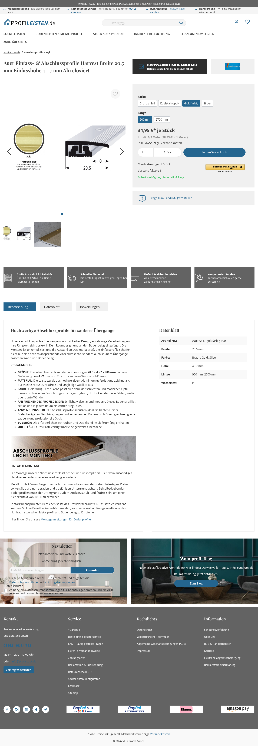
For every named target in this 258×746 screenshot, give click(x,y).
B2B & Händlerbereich (217, 643)
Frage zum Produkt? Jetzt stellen (171, 198)
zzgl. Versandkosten (168, 143)
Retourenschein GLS (80, 672)
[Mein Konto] (236, 23)
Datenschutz (144, 629)
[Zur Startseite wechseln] (30, 22)
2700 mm (162, 119)
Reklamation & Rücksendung (85, 664)
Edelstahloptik (169, 103)
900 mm (145, 119)
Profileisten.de (12, 52)
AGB (110, 590)
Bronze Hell (147, 103)
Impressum (144, 650)
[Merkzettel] (247, 23)
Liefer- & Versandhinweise (84, 650)
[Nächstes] (121, 152)
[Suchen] (181, 22)
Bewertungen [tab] (90, 307)
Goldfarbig (191, 103)
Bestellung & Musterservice (84, 636)
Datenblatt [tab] (51, 307)
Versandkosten (160, 734)
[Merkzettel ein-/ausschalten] (115, 94)
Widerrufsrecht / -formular (153, 636)
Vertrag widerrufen (18, 670)
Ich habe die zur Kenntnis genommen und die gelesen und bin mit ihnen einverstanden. (61, 591)
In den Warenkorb (214, 152)
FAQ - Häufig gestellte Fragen (85, 643)
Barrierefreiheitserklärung (219, 664)
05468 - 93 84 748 (17, 645)
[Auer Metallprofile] (232, 66)
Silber (207, 103)
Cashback (74, 686)
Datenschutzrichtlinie (23, 582)
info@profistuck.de (23, 661)
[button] (225, 168)
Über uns (209, 636)
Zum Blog (196, 583)
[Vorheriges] (8, 152)
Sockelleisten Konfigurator (84, 679)
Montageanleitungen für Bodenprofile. (66, 519)
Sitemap (73, 693)
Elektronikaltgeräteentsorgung (222, 657)
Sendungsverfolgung (216, 629)
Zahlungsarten (76, 657)
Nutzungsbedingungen (59, 582)
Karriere (209, 650)
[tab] (20, 306)
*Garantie (74, 629)
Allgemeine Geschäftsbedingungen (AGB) (161, 643)
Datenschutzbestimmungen (43, 590)
